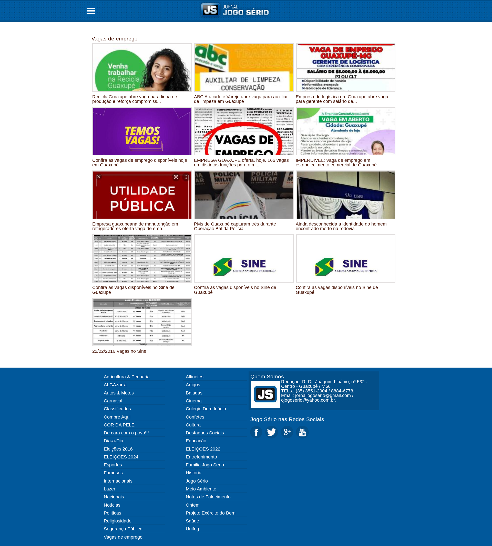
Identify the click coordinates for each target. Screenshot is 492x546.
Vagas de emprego (114, 38)
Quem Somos (267, 376)
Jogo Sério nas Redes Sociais (287, 419)
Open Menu (91, 11)
